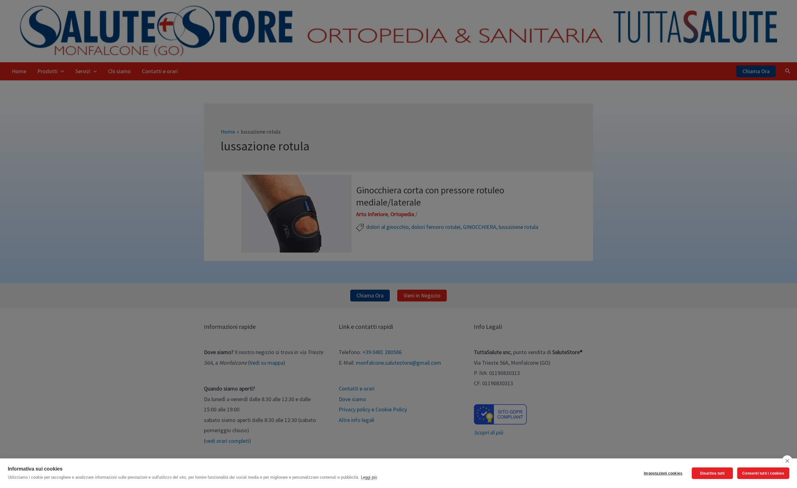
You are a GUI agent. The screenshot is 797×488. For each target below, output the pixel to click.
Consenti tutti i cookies (763, 473)
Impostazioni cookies (663, 473)
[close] (787, 460)
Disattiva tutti (712, 473)
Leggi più (369, 477)
